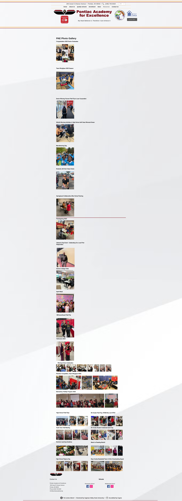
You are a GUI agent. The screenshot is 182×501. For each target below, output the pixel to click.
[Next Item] (115, 382)
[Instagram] (91, 486)
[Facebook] (87, 486)
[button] (92, 6)
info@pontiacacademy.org (56, 491)
